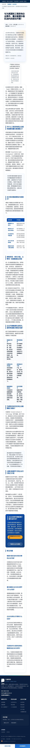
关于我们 (3, 739)
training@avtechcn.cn (6, 693)
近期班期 (3, 704)
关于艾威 (22, 709)
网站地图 (8, 739)
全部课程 (3, 702)
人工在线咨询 (14, 707)
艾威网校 (3, 732)
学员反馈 (22, 707)
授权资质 (22, 704)
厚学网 (8, 732)
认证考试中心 (14, 702)
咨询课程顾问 (22, 746)
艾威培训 (9, 4)
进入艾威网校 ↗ (4, 707)
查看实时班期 (7, 746)
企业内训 (14, 4)
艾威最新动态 (23, 711)
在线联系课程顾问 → (5, 695)
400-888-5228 (5, 691)
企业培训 (22, 702)
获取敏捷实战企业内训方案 (14, 537)
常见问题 (13, 704)
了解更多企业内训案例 (15, 544)
